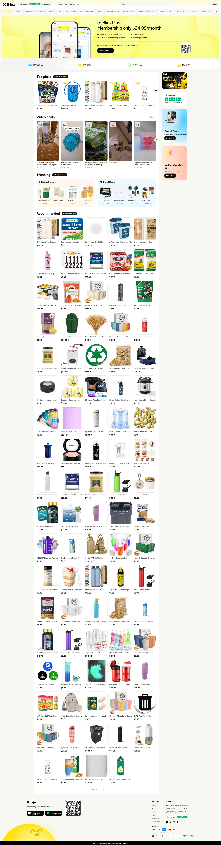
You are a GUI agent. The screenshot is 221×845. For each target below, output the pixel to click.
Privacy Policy (156, 818)
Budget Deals (48, 182)
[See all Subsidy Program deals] (153, 182)
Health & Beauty (113, 12)
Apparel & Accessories (147, 12)
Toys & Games (181, 12)
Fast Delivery (71, 12)
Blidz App (74, 4)
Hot (60, 12)
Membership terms (157, 809)
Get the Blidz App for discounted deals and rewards (110, 843)
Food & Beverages (86, 12)
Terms (154, 805)
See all (152, 117)
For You (7, 12)
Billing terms (156, 821)
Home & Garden (165, 12)
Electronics (206, 12)
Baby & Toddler (128, 12)
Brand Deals (108, 182)
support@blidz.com (181, 805)
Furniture (194, 12)
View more (94, 789)
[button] (48, 95)
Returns (154, 815)
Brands (51, 12)
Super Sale (29, 12)
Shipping (154, 812)
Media (100, 12)
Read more (104, 50)
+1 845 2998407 (181, 808)
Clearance (41, 12)
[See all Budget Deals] (92, 182)
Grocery (18, 12)
